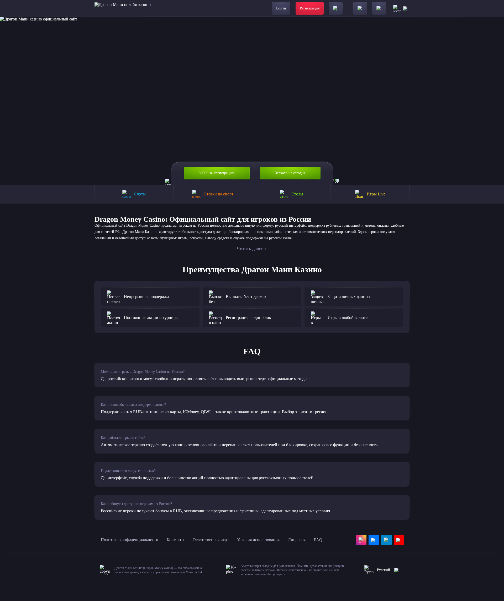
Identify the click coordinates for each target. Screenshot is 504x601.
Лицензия (297, 540)
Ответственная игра (211, 540)
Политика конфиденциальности (129, 540)
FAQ (318, 540)
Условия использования (258, 540)
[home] (122, 8)
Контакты (175, 540)
